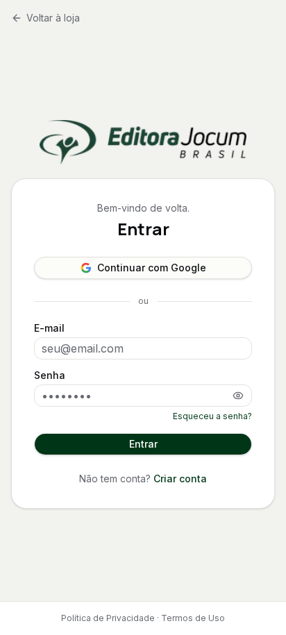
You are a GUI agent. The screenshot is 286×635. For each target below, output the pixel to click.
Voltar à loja (53, 18)
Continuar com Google (151, 267)
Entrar (143, 444)
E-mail (49, 328)
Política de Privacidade (108, 618)
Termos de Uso (193, 618)
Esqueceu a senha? (212, 416)
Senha (49, 375)
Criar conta (180, 478)
